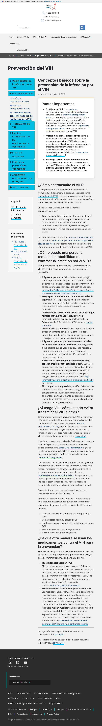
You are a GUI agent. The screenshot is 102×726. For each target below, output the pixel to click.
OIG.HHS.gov (46, 710)
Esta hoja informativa (18, 208)
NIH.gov (33, 710)
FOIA (58, 698)
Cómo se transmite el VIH (80, 237)
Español (24, 682)
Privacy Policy (53, 714)
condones (72, 109)
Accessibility (22, 714)
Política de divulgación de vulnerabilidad (26, 703)
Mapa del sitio (55, 703)
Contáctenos (14, 43)
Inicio (11, 37)
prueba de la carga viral (50, 457)
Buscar (82, 27)
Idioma (22, 50)
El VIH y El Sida (39, 37)
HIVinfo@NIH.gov (52, 20)
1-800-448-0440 (52, 13)
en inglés (59, 634)
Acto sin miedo (45, 698)
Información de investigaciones (63, 37)
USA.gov (60, 710)
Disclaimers (37, 714)
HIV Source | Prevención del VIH (20, 244)
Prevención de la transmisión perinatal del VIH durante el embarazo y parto (65, 622)
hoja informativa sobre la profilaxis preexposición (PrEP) (67, 378)
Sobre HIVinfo (23, 37)
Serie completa (16, 216)
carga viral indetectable (70, 447)
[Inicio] (51, 7)
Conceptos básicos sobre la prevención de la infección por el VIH (21, 115)
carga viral (80, 436)
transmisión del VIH (48, 196)
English (16, 682)
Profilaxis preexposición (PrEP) (19, 107)
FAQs (10, 714)
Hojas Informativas (44, 55)
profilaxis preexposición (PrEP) (65, 116)
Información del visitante (79, 710)
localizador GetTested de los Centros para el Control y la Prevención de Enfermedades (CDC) (68, 292)
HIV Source (84, 37)
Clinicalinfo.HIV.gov (17, 710)
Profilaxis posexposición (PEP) (64, 585)
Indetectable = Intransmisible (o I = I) (56, 475)
